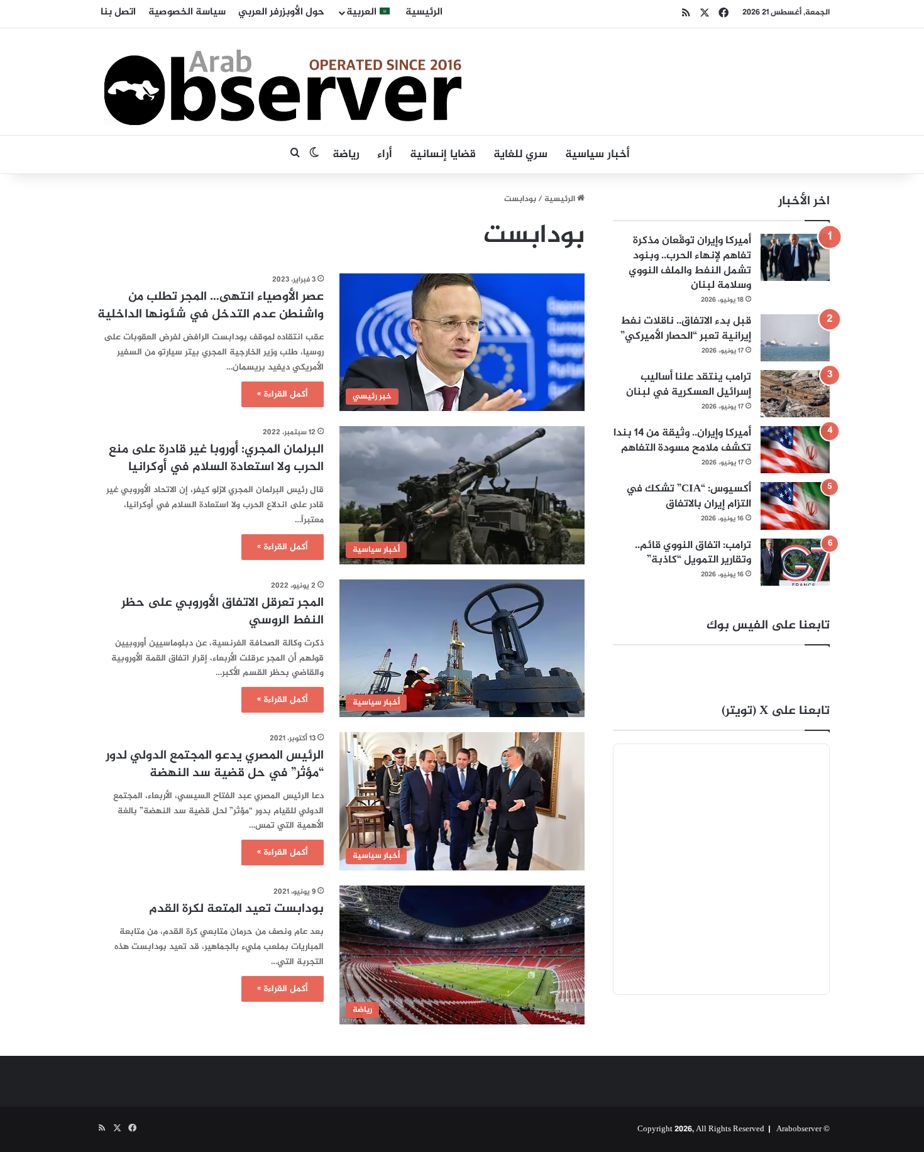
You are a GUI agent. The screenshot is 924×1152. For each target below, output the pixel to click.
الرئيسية (424, 12)
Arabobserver (799, 1129)
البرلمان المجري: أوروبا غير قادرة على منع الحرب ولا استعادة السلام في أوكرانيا (216, 458)
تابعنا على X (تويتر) (776, 711)
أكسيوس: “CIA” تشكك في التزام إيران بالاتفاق (688, 496)
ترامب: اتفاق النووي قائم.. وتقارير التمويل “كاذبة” (693, 553)
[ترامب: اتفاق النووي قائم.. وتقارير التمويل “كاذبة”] (795, 562)
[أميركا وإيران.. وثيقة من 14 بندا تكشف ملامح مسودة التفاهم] (795, 449)
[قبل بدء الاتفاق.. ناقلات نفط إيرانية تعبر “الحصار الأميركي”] (795, 337)
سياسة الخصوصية (187, 12)
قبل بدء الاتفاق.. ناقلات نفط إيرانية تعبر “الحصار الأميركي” (685, 328)
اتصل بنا (118, 12)
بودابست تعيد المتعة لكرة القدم (236, 909)
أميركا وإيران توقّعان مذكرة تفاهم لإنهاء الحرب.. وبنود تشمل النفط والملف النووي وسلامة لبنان (690, 263)
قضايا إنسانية (443, 154)
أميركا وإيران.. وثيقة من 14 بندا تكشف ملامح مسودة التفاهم (682, 440)
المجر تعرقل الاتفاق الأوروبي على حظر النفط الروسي (222, 612)
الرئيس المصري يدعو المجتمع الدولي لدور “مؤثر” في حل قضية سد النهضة (215, 764)
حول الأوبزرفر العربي (281, 12)
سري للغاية (520, 154)
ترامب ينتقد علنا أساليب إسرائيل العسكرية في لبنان (688, 384)
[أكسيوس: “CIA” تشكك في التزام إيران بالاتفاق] (795, 505)
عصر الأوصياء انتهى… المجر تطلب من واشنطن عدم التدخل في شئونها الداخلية (210, 306)
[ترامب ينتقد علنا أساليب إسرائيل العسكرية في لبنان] (795, 393)
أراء (384, 154)
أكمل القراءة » (282, 394)
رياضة (346, 154)
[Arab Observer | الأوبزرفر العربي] (282, 81)
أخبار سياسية (597, 154)
